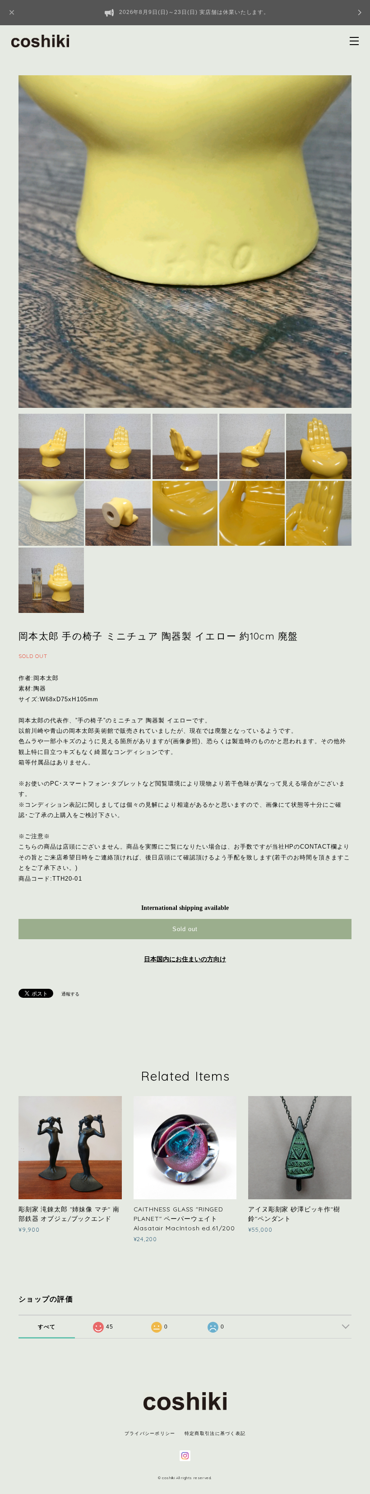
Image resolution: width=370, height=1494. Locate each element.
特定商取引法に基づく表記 (215, 1433)
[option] (185, 241)
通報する (70, 993)
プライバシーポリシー (150, 1433)
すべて (47, 1327)
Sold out (185, 929)
